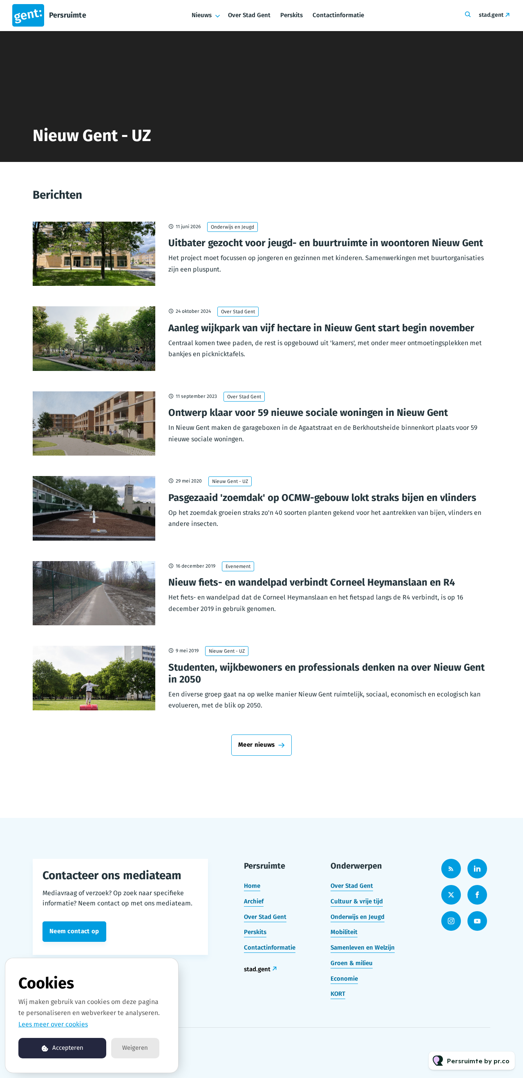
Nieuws (202, 15)
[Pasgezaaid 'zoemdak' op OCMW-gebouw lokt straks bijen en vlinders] (94, 508)
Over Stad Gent (249, 15)
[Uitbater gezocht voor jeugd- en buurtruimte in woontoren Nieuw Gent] (94, 254)
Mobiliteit (344, 932)
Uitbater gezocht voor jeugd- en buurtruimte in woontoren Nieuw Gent (325, 243)
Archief (254, 901)
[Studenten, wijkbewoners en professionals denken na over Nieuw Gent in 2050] (94, 678)
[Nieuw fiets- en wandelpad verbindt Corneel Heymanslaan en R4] (94, 593)
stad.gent (491, 14)
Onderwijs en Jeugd (232, 227)
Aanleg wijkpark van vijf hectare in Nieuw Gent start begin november (321, 328)
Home (252, 885)
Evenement (238, 566)
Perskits (291, 15)
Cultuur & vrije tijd (357, 901)
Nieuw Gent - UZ (230, 481)
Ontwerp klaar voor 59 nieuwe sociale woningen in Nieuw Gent (308, 412)
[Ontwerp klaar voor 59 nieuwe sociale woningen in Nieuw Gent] (94, 423)
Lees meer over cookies (53, 1024)
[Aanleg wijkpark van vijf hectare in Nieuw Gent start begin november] (94, 338)
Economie (344, 978)
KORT (338, 993)
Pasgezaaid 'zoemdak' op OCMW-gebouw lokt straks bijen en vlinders (322, 497)
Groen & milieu (352, 963)
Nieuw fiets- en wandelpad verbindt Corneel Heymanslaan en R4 (311, 582)
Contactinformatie (338, 15)
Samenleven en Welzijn (363, 947)
